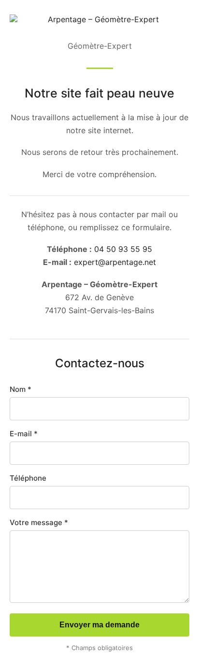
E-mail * (24, 433)
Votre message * (39, 522)
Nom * (20, 389)
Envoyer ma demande (99, 625)
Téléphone (28, 478)
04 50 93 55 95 (123, 249)
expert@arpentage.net (115, 262)
